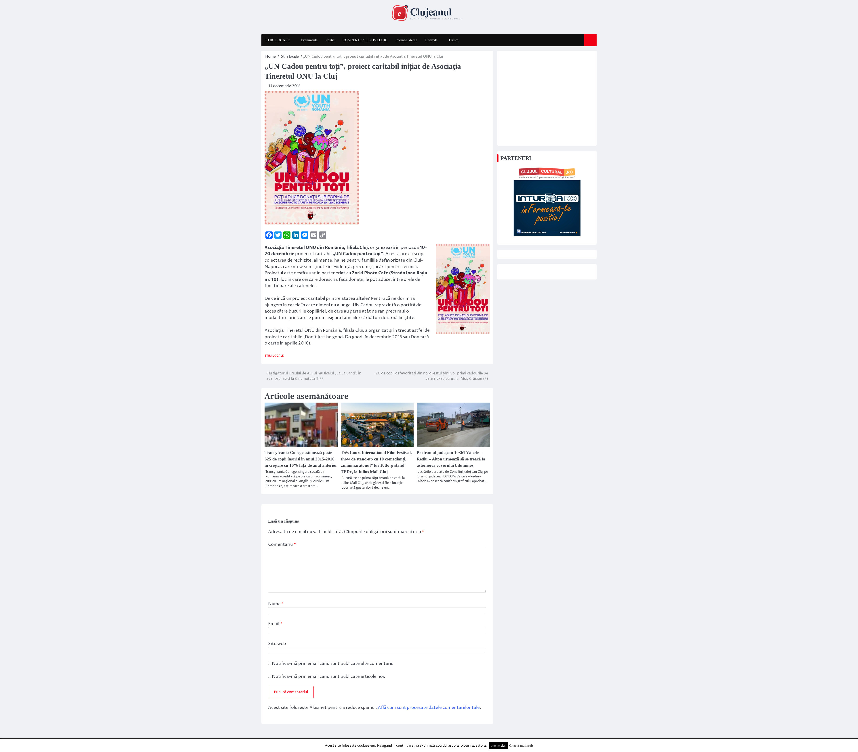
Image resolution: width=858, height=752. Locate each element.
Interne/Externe (406, 40)
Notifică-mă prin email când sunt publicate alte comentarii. (332, 663)
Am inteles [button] (498, 746)
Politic (330, 40)
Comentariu (282, 544)
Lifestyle (431, 40)
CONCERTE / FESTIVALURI (365, 40)
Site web (277, 644)
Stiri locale (274, 356)
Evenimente (309, 40)
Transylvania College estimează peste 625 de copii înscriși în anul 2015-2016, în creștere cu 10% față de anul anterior (301, 459)
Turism (453, 40)
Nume (276, 604)
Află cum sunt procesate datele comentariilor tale (429, 707)
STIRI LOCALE (277, 40)
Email (275, 624)
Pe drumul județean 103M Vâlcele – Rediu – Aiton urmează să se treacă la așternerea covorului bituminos (451, 459)
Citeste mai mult (521, 745)
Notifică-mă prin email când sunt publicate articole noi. (328, 676)
